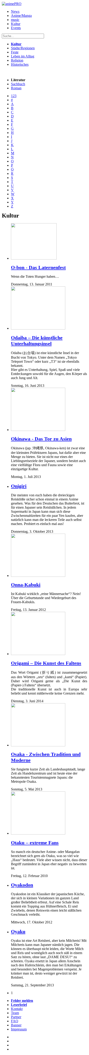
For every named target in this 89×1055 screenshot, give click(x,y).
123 (13, 96)
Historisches (20, 64)
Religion (17, 60)
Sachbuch (18, 84)
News (15, 11)
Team (15, 1013)
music (15, 20)
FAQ (14, 1021)
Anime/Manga (21, 16)
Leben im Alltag (22, 56)
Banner (16, 1025)
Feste (14, 52)
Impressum (19, 1029)
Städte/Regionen (23, 48)
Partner (16, 1017)
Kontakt (17, 1009)
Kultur (15, 24)
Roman (16, 88)
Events (16, 28)
